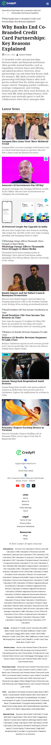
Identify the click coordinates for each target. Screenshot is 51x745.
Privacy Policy (25, 523)
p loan (6, 670)
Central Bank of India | (11, 700)
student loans (16, 670)
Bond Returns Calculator (24, 603)
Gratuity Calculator (11, 571)
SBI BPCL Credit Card (35, 639)
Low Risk (21, 731)
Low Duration (30, 734)
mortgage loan (41, 656)
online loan (41, 670)
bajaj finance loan (27, 684)
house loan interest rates (27, 659)
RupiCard (10, 634)
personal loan (23, 667)
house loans (9, 659)
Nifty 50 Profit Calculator (34, 608)
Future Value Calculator (24, 600)
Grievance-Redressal (25, 526)
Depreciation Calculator (37, 566)
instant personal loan (39, 667)
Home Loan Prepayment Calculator (27, 580)
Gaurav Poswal (25, 55)
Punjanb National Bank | (33, 703)
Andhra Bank (26, 695)
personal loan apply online (13, 681)
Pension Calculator (39, 569)
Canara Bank (14, 695)
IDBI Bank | (36, 706)
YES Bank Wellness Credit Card (32, 631)
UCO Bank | (16, 709)
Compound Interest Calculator (16, 563)
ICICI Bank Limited (24, 692)
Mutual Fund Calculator (22, 554)
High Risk (40, 728)
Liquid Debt (17, 717)
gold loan (23, 678)
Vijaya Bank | (26, 709)
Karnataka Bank (38, 709)
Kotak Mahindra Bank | (31, 700)
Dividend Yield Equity (32, 725)
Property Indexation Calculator (19, 617)
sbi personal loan (10, 684)
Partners (25, 504)
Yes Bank (28, 697)
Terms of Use (25, 520)
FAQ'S (25, 511)
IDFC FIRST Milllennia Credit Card (34, 636)
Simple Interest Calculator (37, 560)
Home (4, 10)
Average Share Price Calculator (28, 620)
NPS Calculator (20, 583)
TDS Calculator (9, 569)
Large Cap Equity (21, 723)
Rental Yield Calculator (22, 606)
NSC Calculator (23, 569)
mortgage (30, 656)
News (9, 10)
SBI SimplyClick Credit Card (14, 639)
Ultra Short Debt (30, 717)
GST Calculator (18, 560)
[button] (47, 3)
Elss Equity (18, 725)
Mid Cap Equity (35, 723)
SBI (33, 695)
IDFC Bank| (27, 706)
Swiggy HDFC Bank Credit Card (27, 634)
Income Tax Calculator (24, 549)
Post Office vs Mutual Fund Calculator (30, 614)
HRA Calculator (22, 552)
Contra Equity (18, 728)
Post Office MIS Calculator (31, 571)
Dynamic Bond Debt (24, 714)
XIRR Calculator (27, 611)
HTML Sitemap (25, 508)
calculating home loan (12, 653)
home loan (19, 656)
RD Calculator (18, 557)
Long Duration (32, 731)
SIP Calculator (39, 554)
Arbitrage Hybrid (35, 720)
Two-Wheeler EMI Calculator (14, 566)
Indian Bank (38, 692)
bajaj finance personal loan (37, 681)
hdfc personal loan (37, 678)
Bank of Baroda (17, 697)
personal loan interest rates (24, 672)
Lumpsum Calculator (34, 557)
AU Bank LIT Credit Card (20, 628)
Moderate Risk (11, 731)
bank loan (6, 672)
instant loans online (31, 675)
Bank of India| (39, 697)
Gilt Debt (37, 714)
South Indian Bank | (15, 706)
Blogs (25, 535)
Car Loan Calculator (38, 563)
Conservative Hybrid (18, 720)
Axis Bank (12, 692)
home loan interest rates (27, 647)
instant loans (29, 670)
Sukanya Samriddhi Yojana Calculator (28, 577)
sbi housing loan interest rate (33, 650)
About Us (25, 501)
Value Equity (30, 728)
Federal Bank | (16, 703)
